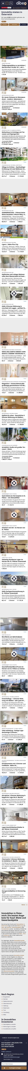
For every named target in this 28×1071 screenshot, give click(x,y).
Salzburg (5, 1006)
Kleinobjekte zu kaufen (9, 1024)
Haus (2, 927)
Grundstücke (5, 929)
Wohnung (20, 926)
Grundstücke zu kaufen (9, 1029)
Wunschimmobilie (9, 971)
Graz (24, 933)
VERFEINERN (24, 24)
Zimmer (9, 927)
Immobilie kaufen (19, 940)
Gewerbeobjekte (16, 927)
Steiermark (6, 1008)
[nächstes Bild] (26, 52)
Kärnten (5, 999)
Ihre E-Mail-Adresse (5, 1061)
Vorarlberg (6, 1012)
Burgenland (6, 997)
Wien (4, 1014)
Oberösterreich (7, 1003)
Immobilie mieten (19, 955)
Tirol (4, 1010)
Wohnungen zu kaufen (9, 1026)
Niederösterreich (8, 1001)
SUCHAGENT (5, 24)
